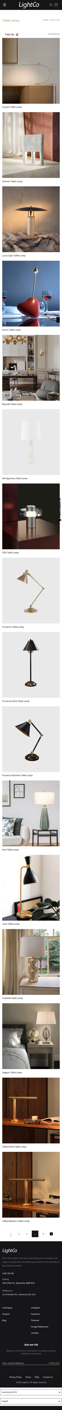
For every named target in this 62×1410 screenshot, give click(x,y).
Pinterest (35, 1320)
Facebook (35, 1314)
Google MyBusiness (39, 1326)
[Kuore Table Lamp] (31, 293)
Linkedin (35, 1333)
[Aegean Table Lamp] (31, 1036)
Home (45, 20)
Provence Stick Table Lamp (15, 701)
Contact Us (48, 1377)
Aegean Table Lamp (12, 1072)
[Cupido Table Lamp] (31, 71)
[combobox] (31, 1392)
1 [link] (10, 1234)
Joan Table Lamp (11, 924)
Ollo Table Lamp (10, 552)
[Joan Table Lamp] (31, 888)
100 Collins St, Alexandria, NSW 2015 (18, 1283)
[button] (51, 5)
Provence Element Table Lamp (17, 775)
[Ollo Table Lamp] (31, 516)
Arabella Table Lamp (12, 998)
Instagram (35, 1307)
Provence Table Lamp (13, 627)
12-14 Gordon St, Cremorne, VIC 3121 (19, 1294)
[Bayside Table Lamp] (31, 368)
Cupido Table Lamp (12, 107)
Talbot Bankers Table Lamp (16, 1221)
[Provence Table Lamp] (31, 590)
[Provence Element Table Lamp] (31, 739)
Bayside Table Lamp (12, 404)
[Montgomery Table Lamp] (31, 442)
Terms (28, 1377)
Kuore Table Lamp (11, 329)
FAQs (37, 1377)
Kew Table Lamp (10, 849)
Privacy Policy (15, 1377)
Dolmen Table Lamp (12, 181)
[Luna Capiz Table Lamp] (31, 219)
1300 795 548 (8, 1273)
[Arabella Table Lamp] (31, 962)
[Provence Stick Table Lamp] (31, 665)
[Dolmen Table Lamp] (31, 145)
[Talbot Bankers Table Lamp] (31, 1185)
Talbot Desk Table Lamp (14, 1146)
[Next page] (51, 1234)
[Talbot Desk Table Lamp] (31, 1110)
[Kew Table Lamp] (31, 813)
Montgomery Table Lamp (14, 478)
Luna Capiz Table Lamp (14, 255)
